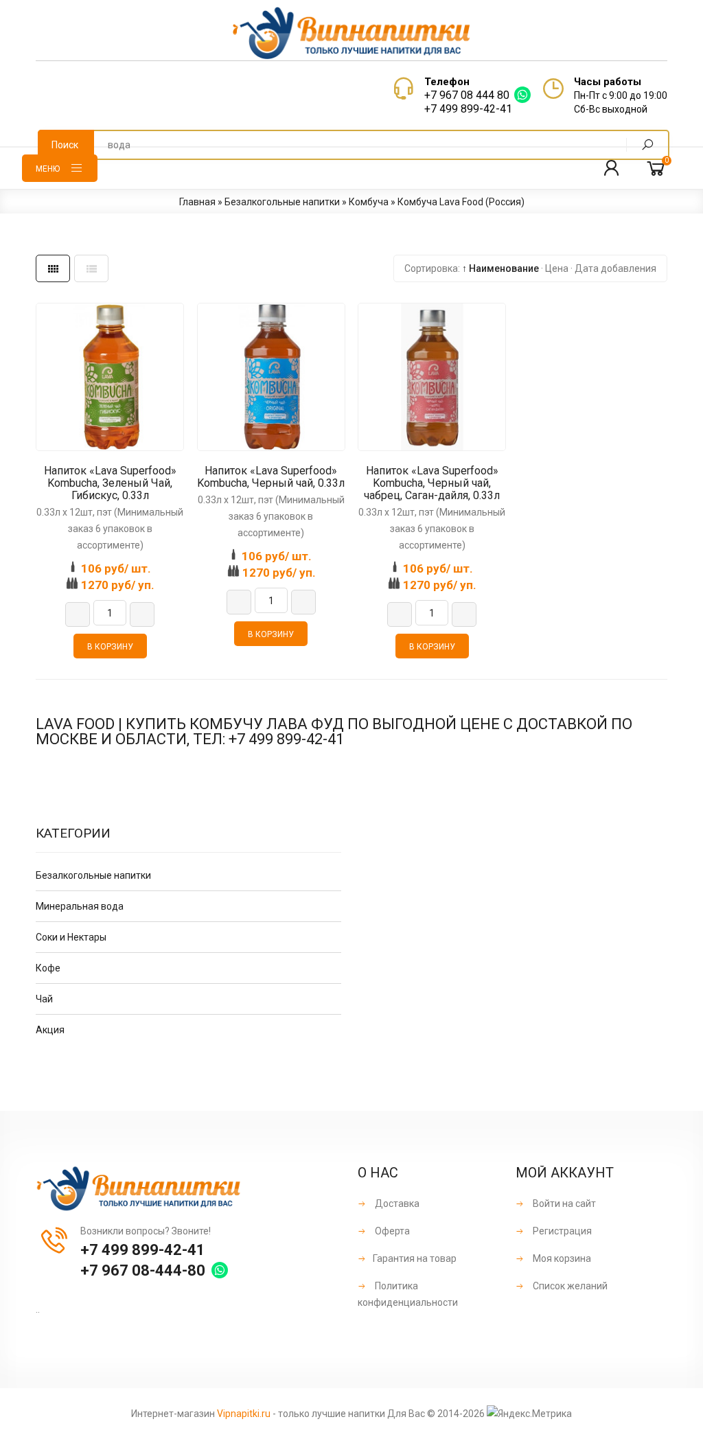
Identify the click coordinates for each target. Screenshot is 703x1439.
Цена (556, 268)
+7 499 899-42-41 (468, 108)
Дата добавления (615, 268)
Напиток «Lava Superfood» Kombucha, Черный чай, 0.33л (271, 477)
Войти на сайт (563, 1203)
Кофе (48, 968)
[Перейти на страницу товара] (109, 376)
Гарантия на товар (415, 1258)
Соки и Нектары (71, 937)
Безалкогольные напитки (93, 875)
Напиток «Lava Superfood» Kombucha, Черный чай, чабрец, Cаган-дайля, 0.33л (432, 483)
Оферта (391, 1230)
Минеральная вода (80, 906)
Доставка (396, 1203)
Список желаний (569, 1285)
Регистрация (561, 1230)
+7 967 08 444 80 (466, 95)
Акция (50, 1029)
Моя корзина (561, 1258)
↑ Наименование (500, 268)
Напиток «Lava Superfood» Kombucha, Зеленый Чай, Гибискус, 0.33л (110, 483)
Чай (44, 998)
